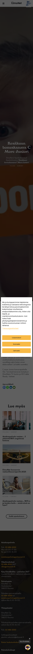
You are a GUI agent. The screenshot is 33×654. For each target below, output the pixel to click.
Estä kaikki (16, 344)
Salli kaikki (16, 351)
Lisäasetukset (16, 338)
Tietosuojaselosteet (10, 328)
